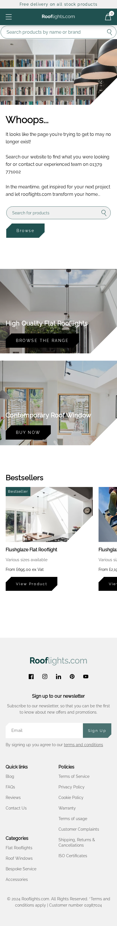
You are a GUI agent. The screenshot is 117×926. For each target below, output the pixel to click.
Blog (10, 776)
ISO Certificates (72, 855)
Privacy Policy (71, 787)
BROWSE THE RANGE (42, 340)
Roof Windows (19, 858)
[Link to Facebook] (31, 676)
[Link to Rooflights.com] (58, 17)
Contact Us (16, 808)
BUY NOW (28, 432)
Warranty (67, 808)
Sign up (97, 730)
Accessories (17, 879)
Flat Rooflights (19, 848)
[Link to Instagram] (44, 676)
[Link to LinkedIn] (58, 676)
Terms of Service (73, 776)
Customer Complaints (78, 829)
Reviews (13, 797)
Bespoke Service (21, 869)
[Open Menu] (9, 16)
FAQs (10, 787)
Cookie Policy (70, 797)
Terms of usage (72, 818)
